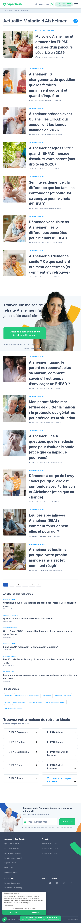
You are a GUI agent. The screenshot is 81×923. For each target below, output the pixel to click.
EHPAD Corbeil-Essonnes (55, 767)
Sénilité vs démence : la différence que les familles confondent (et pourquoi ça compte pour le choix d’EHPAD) (52, 193)
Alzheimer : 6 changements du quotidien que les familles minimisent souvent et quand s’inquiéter (52, 85)
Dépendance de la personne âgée (27, 696)
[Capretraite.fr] (13, 5)
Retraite (8, 696)
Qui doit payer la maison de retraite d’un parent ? (28, 618)
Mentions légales (9, 919)
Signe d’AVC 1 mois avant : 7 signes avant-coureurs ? (31, 647)
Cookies (42, 919)
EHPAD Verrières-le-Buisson (58, 754)
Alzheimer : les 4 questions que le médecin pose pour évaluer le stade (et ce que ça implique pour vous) (51, 447)
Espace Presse (10, 863)
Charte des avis (53, 919)
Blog (11, 10)
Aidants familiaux (35, 702)
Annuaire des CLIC (49, 853)
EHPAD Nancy (16, 765)
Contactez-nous (10, 872)
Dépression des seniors (13, 708)
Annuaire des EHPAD (50, 844)
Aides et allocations (63, 696)
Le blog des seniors (12, 883)
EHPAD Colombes (18, 732)
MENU (76, 5)
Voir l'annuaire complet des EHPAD (59, 780)
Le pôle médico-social (13, 858)
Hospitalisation (19, 702)
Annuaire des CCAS (50, 848)
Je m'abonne (67, 822)
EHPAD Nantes (17, 742)
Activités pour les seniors (55, 702)
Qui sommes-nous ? (12, 844)
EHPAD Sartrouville (19, 752)
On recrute (8, 867)
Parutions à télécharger (13, 888)
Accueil (6, 10)
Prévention (47, 696)
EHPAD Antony (55, 732)
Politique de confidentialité (27, 919)
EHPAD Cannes (55, 742)
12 (32, 585)
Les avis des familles (12, 853)
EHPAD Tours (16, 778)
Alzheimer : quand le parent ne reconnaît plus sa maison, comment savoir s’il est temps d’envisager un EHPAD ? (50, 373)
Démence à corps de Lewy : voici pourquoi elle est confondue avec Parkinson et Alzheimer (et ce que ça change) (52, 486)
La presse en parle (11, 848)
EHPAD (7, 702)
